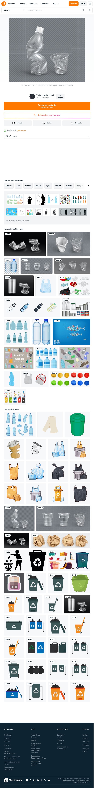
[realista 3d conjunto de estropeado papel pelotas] (60, 540)
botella (28, 186)
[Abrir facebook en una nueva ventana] (27, 780)
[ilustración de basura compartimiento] (80, 449)
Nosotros (59, 743)
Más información (11, 136)
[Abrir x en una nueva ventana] (45, 780)
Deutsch (84, 745)
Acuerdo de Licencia (35, 736)
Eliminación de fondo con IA (9, 763)
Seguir (60, 98)
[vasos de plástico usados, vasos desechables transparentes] (72, 266)
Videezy (7, 741)
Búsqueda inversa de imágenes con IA (11, 758)
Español (84, 738)
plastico (9, 186)
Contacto (59, 740)
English (83, 735)
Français (84, 748)
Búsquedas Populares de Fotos (36, 758)
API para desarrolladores (10, 752)
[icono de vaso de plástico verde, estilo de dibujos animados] (77, 424)
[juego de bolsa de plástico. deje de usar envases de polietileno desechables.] (34, 379)
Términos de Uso (66, 781)
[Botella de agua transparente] (41, 332)
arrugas (80, 186)
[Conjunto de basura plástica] (74, 285)
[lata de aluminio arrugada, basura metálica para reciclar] (19, 285)
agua (48, 186)
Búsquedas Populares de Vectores (36, 751)
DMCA (33, 740)
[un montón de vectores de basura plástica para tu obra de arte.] (18, 358)
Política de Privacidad (81, 781)
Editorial (44, 4)
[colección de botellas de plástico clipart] (17, 332)
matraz (58, 186)
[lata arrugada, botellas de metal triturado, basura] (25, 244)
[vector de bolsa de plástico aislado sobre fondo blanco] (45, 285)
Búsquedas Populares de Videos (36, 765)
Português (85, 741)
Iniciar (83, 4)
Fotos (22, 4)
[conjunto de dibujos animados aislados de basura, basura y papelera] (69, 560)
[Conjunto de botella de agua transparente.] (11, 266)
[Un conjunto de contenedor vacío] (76, 307)
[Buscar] (83, 10)
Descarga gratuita (47, 106)
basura (38, 186)
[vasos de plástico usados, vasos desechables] (68, 244)
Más (54, 4)
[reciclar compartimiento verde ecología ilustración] (80, 583)
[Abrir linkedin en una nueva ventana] (34, 780)
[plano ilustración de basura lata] (36, 583)
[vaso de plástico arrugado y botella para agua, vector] (19, 518)
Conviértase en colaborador (61, 748)
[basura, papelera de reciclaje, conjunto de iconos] (25, 560)
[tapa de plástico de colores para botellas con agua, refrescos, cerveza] (70, 379)
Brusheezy (8, 735)
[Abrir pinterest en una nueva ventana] (38, 780)
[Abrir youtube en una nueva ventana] (49, 780)
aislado (69, 186)
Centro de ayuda (59, 736)
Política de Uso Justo (80, 782)
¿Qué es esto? (21, 131)
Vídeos (32, 4)
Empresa (7, 745)
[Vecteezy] (3, 3)
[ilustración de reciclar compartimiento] (58, 493)
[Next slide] (85, 186)
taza (18, 186)
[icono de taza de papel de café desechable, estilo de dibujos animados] (14, 449)
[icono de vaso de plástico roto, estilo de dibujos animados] (50, 424)
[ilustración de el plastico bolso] (58, 449)
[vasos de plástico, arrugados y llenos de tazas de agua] (37, 266)
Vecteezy (7, 738)
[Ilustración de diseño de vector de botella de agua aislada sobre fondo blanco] (46, 358)
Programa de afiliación (36, 744)
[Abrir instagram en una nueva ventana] (30, 780)
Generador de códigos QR (9, 768)
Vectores (11, 4)
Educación (8, 748)
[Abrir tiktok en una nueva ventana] (41, 780)
